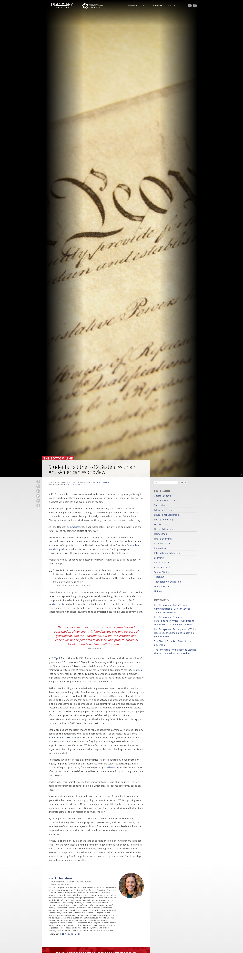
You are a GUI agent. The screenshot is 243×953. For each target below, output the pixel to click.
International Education (167, 552)
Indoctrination (102, 482)
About (119, 5)
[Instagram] (72, 934)
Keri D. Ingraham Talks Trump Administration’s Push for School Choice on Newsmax (172, 609)
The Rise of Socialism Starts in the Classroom (172, 643)
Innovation (160, 548)
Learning (159, 557)
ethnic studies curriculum (62, 737)
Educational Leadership (167, 514)
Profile (67, 934)
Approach (132, 5)
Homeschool (161, 533)
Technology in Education (167, 581)
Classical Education (164, 500)
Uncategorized (162, 586)
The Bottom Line (58, 458)
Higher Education (163, 529)
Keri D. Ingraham (60, 878)
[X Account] (79, 934)
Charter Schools (162, 495)
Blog (145, 5)
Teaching (159, 576)
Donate (171, 5)
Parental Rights (162, 562)
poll (58, 658)
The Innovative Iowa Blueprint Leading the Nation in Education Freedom (175, 651)
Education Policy (163, 509)
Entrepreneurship (164, 519)
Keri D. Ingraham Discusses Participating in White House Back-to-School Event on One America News (174, 621)
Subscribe (157, 5)
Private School (162, 567)
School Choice (161, 572)
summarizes (73, 526)
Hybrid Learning (163, 538)
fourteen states (57, 604)
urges (139, 669)
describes (113, 767)
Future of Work (162, 524)
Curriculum (90, 482)
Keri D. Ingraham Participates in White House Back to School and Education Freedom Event (175, 633)
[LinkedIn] (75, 934)
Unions (158, 591)
